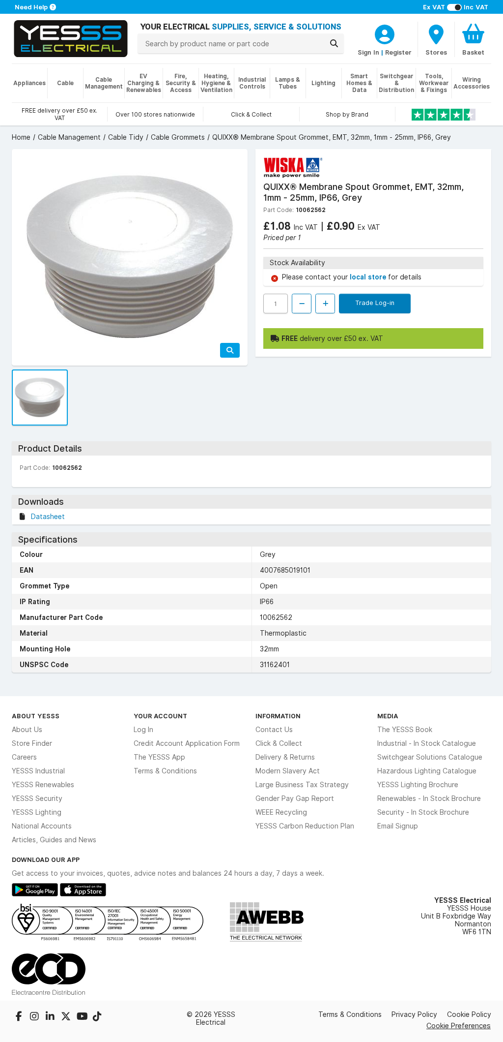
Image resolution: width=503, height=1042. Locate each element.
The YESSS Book (404, 730)
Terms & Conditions (165, 771)
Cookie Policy (469, 1014)
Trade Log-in (374, 302)
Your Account (160, 716)
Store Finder (32, 743)
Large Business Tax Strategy (302, 785)
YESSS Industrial (38, 771)
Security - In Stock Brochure (423, 812)
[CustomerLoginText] (385, 33)
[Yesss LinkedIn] (51, 1017)
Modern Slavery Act (287, 771)
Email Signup (397, 826)
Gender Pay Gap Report (294, 798)
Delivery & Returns (285, 757)
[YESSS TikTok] (97, 1017)
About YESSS (35, 716)
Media (387, 716)
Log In (143, 730)
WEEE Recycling (281, 812)
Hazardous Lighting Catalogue (426, 771)
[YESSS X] (67, 1017)
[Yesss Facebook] (20, 1017)
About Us (27, 730)
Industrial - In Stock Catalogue (426, 743)
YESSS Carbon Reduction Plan (304, 826)
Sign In (368, 52)
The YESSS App (159, 757)
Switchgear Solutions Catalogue (429, 757)
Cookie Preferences (458, 1025)
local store (369, 277)
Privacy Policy (414, 1014)
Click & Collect (278, 743)
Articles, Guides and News (54, 840)
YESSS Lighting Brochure (417, 785)
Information (278, 716)
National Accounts (42, 826)
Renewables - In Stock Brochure (429, 798)
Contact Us (274, 730)
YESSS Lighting (36, 812)
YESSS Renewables (43, 785)
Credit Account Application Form (187, 743)
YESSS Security (37, 798)
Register (398, 52)
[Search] (334, 43)
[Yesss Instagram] (35, 1017)
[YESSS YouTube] (82, 1017)
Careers (24, 757)
